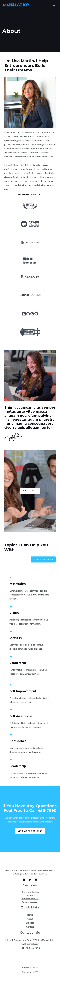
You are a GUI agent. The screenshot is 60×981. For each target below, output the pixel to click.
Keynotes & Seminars (30, 902)
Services (30, 922)
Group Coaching (30, 895)
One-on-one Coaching (30, 892)
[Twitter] (30, 879)
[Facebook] (24, 879)
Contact (30, 927)
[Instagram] (36, 879)
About (30, 919)
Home (30, 914)
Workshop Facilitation (30, 899)
